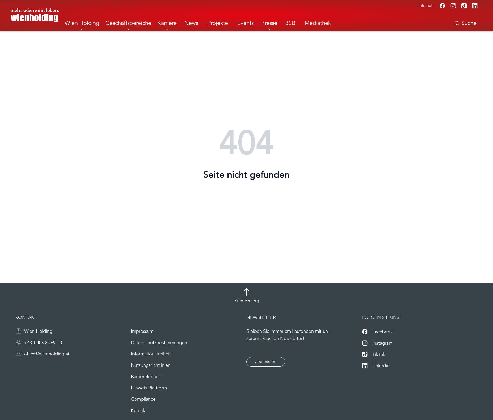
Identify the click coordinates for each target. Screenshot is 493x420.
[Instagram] (453, 6)
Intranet (425, 6)
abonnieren (265, 362)
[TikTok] (464, 6)
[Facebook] (442, 6)
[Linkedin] (475, 6)
